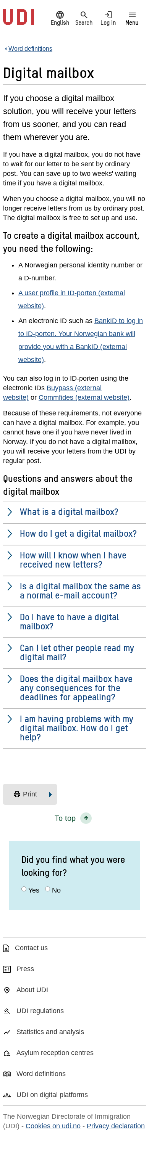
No (56, 890)
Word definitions (41, 1074)
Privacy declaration (116, 1126)
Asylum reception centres (55, 1053)
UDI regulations (40, 1011)
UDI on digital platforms (52, 1095)
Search (83, 18)
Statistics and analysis (50, 1032)
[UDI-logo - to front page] (18, 21)
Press (25, 969)
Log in (108, 18)
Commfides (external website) (84, 397)
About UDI (32, 990)
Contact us (31, 948)
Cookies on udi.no (53, 1126)
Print (25, 794)
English (60, 18)
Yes (33, 890)
